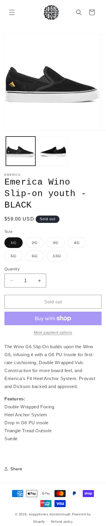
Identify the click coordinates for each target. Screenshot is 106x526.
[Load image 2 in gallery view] (53, 151)
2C (38, 244)
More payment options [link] (53, 333)
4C (80, 244)
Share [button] (16, 468)
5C (17, 257)
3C (59, 244)
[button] (11, 12)
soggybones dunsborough (50, 514)
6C (38, 257)
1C (17, 244)
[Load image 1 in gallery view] (20, 151)
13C (60, 257)
